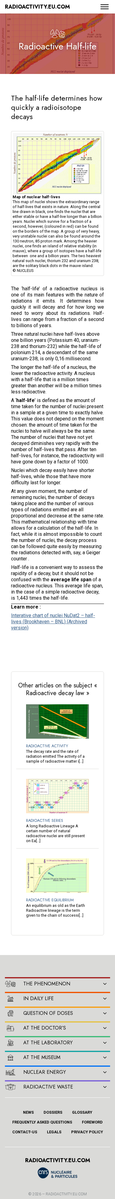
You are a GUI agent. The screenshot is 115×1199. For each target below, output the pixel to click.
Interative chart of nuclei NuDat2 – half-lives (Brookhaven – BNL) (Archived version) (53, 622)
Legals (54, 1132)
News (28, 1112)
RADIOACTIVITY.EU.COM (66, 1194)
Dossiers (53, 1112)
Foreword (92, 1122)
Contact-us (24, 1132)
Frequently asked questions (42, 1122)
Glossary (82, 1112)
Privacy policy (87, 1132)
